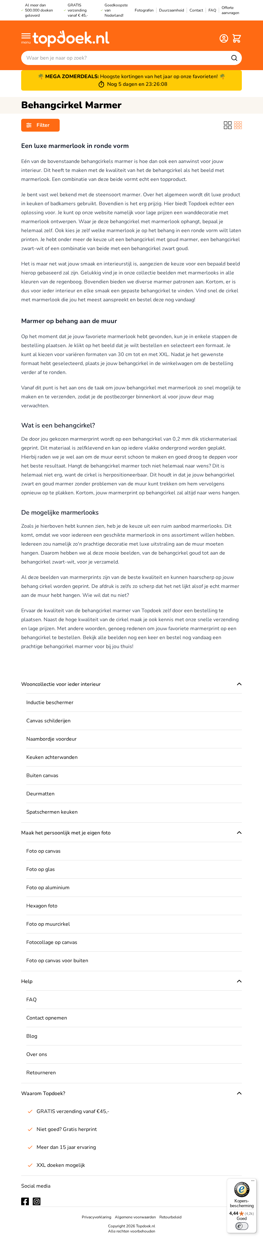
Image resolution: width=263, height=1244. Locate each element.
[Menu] (253, 1182)
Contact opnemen (46, 1017)
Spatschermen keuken (52, 812)
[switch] (241, 1226)
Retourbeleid (170, 1217)
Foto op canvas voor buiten (57, 960)
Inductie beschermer (49, 702)
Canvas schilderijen (48, 720)
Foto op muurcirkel (48, 924)
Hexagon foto (41, 905)
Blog (31, 1036)
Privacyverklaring (96, 1217)
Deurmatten (40, 793)
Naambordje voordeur (51, 739)
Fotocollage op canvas (51, 942)
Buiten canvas (42, 775)
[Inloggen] (224, 38)
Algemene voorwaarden (135, 1217)
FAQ (31, 999)
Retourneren (41, 1072)
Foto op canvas (43, 851)
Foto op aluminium (48, 887)
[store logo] (71, 38)
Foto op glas (40, 869)
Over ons (36, 1054)
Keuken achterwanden (52, 757)
